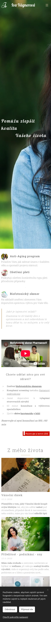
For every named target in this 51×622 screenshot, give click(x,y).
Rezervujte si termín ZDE (37, 433)
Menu (47, 5)
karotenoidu (27, 413)
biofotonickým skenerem (29, 386)
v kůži (37, 413)
